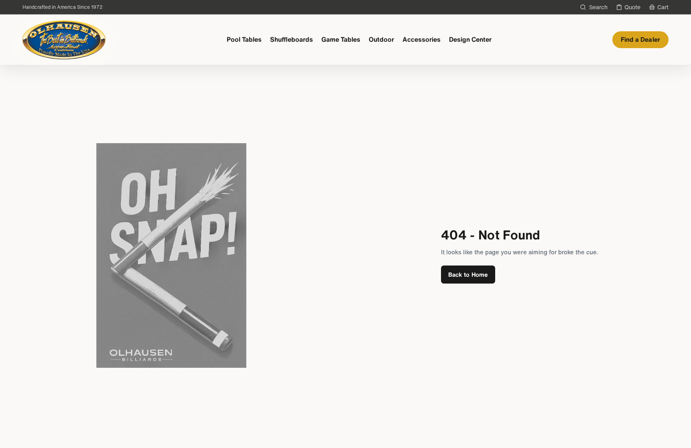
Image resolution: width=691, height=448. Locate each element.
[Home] (64, 39)
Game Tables (340, 39)
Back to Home (468, 274)
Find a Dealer (640, 39)
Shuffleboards (291, 39)
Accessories (421, 39)
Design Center (470, 39)
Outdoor (381, 39)
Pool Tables (244, 39)
